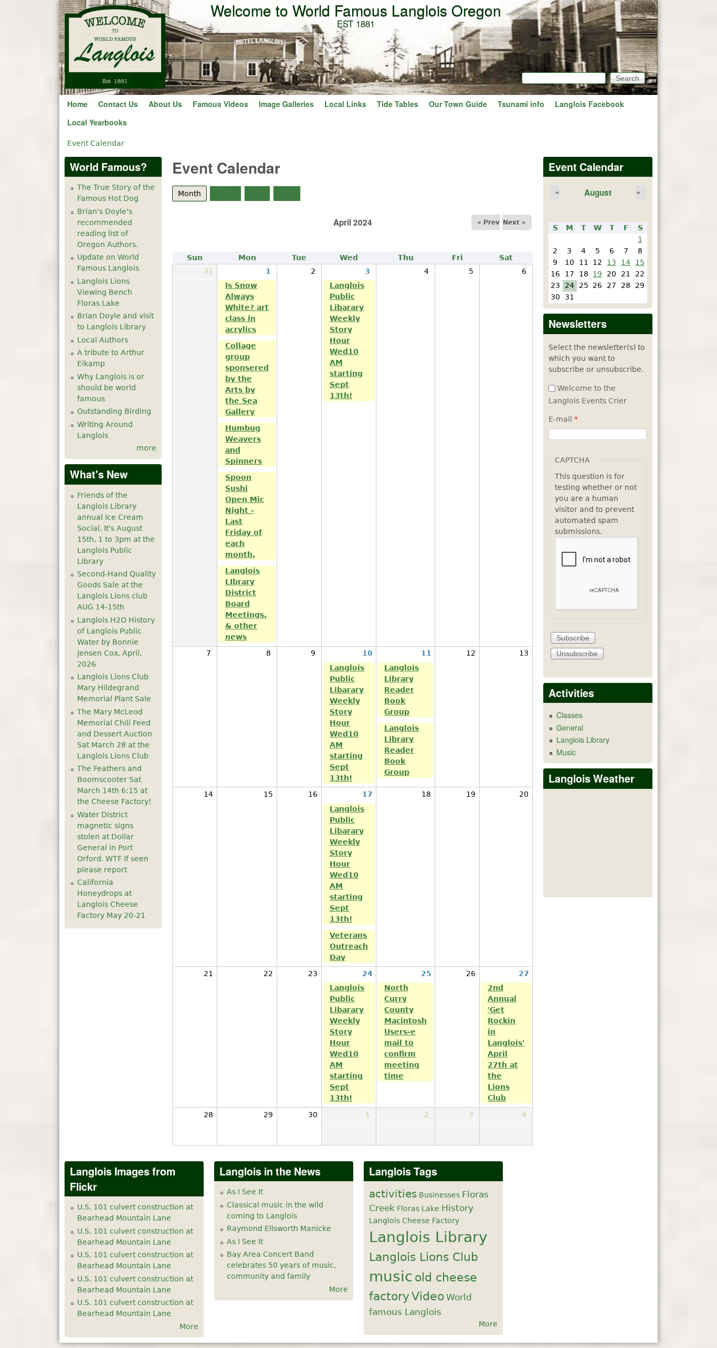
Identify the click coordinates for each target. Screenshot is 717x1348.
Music (566, 752)
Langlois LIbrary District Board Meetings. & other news (246, 603)
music (391, 1276)
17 (367, 794)
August (597, 192)
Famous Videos (220, 104)
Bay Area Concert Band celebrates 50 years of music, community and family (281, 1265)
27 (524, 973)
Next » (514, 222)
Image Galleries (286, 104)
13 (611, 262)
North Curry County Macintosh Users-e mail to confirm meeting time (405, 1031)
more (146, 448)
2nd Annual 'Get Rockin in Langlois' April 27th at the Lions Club (506, 1042)
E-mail (563, 419)
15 (640, 262)
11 (426, 653)
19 (597, 274)
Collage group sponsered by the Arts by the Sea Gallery (247, 378)
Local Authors (102, 340)
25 (426, 973)
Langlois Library (582, 739)
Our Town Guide (458, 104)
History (457, 1208)
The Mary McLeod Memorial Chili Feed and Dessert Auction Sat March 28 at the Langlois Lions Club (114, 734)
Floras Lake (418, 1208)
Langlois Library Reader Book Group (401, 690)
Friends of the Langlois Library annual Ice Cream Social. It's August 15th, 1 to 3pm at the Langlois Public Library (116, 528)
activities (393, 1194)
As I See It (245, 1191)
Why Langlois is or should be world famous (110, 387)
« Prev (488, 222)
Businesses (439, 1195)
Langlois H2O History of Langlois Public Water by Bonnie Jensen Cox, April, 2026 (116, 642)
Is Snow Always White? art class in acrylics (247, 307)
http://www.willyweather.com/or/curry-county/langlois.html (598, 881)
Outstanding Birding (114, 411)
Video (428, 1296)
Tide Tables (397, 104)
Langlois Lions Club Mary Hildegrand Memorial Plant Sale (114, 687)
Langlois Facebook (589, 104)
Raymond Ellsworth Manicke (279, 1228)
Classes (569, 715)
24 (367, 973)
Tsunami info (521, 104)
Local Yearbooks (97, 122)
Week (225, 193)
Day (257, 193)
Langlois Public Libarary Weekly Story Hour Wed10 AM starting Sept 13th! (347, 340)
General (569, 727)
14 (625, 262)
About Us (165, 104)
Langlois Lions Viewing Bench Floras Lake (104, 292)
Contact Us (118, 104)
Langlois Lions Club (423, 1257)
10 (367, 653)
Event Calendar (95, 143)
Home (77, 104)
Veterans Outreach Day (349, 946)
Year (287, 193)
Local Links (345, 104)
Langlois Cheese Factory (414, 1220)
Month (192, 193)
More (189, 1326)
